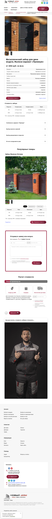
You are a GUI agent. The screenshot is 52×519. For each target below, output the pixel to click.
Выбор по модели (8, 412)
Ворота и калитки (8, 418)
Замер (5, 431)
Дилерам (6, 429)
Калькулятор (14, 7)
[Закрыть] (21, 513)
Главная (5, 12)
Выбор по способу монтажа (10, 416)
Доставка (6, 427)
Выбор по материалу (11, 13)
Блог (5, 441)
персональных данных (24, 258)
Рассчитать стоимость (13, 98)
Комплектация (40, 206)
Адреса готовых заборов (26, 7)
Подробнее (12, 516)
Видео (5, 443)
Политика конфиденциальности (11, 512)
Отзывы (6, 9)
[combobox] (29, 242)
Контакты (6, 445)
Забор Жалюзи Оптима (14, 154)
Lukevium (14, 510)
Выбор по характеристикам (26, 414)
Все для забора (24, 418)
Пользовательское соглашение (11, 513)
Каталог (6, 7)
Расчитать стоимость (39, 222)
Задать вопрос (42, 98)
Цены (25, 206)
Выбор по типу (23, 416)
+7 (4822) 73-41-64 (25, 239)
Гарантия (22, 429)
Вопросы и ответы (24, 454)
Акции (5, 454)
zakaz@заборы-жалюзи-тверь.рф (16, 482)
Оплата (22, 427)
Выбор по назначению (25, 412)
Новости (22, 441)
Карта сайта (23, 445)
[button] (5, 149)
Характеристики (32, 206)
